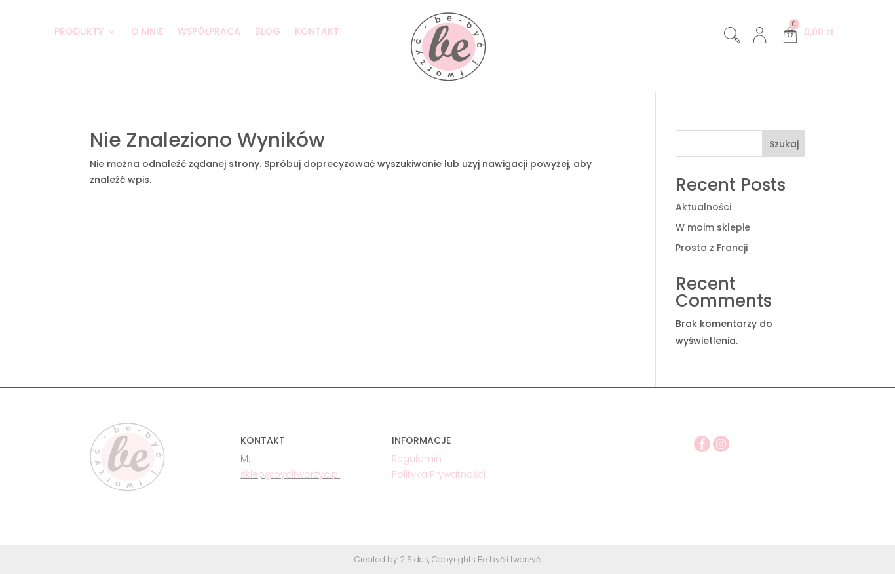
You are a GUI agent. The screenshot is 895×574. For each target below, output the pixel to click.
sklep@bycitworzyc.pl (290, 474)
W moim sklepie (713, 227)
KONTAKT (317, 32)
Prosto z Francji (712, 247)
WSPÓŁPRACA (209, 32)
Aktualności (703, 207)
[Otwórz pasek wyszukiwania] (734, 36)
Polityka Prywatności (439, 474)
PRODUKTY (79, 32)
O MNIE (147, 32)
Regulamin (417, 458)
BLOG (267, 32)
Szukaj (784, 144)
